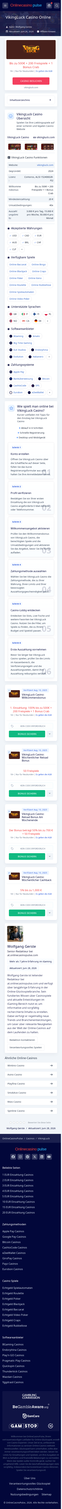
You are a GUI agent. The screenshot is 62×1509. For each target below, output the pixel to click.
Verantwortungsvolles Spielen (26, 1047)
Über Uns (29, 1478)
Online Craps (39, 271)
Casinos (30, 1138)
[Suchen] (57, 5)
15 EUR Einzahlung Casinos (18, 1207)
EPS (37, 385)
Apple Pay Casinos (13, 1231)
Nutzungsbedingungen (24, 1494)
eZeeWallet (38, 392)
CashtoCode (20, 385)
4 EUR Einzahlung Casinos (17, 1191)
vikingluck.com (45, 137)
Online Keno (34, 278)
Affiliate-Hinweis (47, 31)
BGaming (18, 336)
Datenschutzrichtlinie (30, 1489)
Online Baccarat (17, 264)
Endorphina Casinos (14, 1350)
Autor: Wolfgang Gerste (20, 27)
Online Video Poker (19, 298)
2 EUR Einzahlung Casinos (17, 1180)
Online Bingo (39, 264)
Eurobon (18, 392)
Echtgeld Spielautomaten (17, 1288)
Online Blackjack (18, 271)
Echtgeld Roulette (13, 1293)
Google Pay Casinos (14, 1236)
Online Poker (16, 278)
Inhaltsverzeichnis (20, 100)
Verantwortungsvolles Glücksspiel (29, 1483)
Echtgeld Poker (11, 1298)
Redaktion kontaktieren (22, 1039)
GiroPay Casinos (12, 1258)
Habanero (38, 356)
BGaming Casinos (13, 1344)
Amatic (36, 336)
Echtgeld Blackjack (13, 1304)
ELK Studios (20, 349)
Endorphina (41, 349)
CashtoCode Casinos (14, 1247)
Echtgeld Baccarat (13, 1309)
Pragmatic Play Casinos (16, 1360)
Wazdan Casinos (12, 1377)
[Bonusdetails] (49, 734)
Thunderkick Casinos (15, 1371)
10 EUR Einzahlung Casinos (18, 1201)
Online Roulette (17, 284)
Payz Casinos (10, 1263)
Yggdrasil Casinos (13, 1382)
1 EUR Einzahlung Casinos (17, 1174)
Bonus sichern (27, 733)
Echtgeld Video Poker (15, 1315)
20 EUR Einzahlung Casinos (18, 1212)
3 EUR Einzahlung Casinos (17, 1185)
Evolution (18, 356)
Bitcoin (46, 378)
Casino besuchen (31, 80)
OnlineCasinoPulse (12, 1138)
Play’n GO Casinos (13, 1355)
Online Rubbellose (41, 284)
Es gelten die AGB (44, 71)
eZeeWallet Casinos (14, 1253)
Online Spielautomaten (21, 291)
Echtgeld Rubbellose (14, 1325)
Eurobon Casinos (12, 1269)
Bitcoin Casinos (11, 1242)
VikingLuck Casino (18, 137)
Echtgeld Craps (11, 1320)
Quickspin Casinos (13, 1366)
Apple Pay (19, 371)
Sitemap (47, 1494)
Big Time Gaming (23, 342)
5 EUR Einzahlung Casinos (17, 1196)
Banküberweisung (23, 378)
